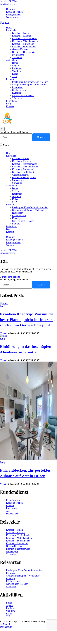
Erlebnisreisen (19, 90)
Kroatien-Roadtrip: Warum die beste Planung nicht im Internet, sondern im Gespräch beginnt (27, 319)
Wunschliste (12, 17)
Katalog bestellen (14, 12)
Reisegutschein (13, 14)
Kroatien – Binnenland (23, 44)
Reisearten (11, 79)
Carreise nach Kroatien (23, 95)
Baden (15, 63)
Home (9, 27)
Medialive (8, 624)
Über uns (10, 9)
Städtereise (17, 98)
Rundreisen (17, 87)
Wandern (16, 71)
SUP (14, 76)
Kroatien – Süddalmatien (24, 46)
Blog (8, 103)
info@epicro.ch (7, 4)
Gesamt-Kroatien (20, 49)
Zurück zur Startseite (10, 276)
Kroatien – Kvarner (21, 35)
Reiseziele (11, 30)
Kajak (15, 73)
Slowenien (17, 57)
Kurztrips (16, 92)
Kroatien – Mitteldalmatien (25, 41)
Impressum (11, 508)
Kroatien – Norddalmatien (24, 38)
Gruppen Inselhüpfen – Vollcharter (28, 84)
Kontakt (10, 106)
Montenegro (18, 54)
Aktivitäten (11, 60)
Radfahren (17, 68)
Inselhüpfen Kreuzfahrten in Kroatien (30, 82)
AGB (8, 511)
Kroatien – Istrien (20, 33)
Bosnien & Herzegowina (24, 52)
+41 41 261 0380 (8, 1)
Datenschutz (12, 513)
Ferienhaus (11, 101)
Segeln (15, 65)
